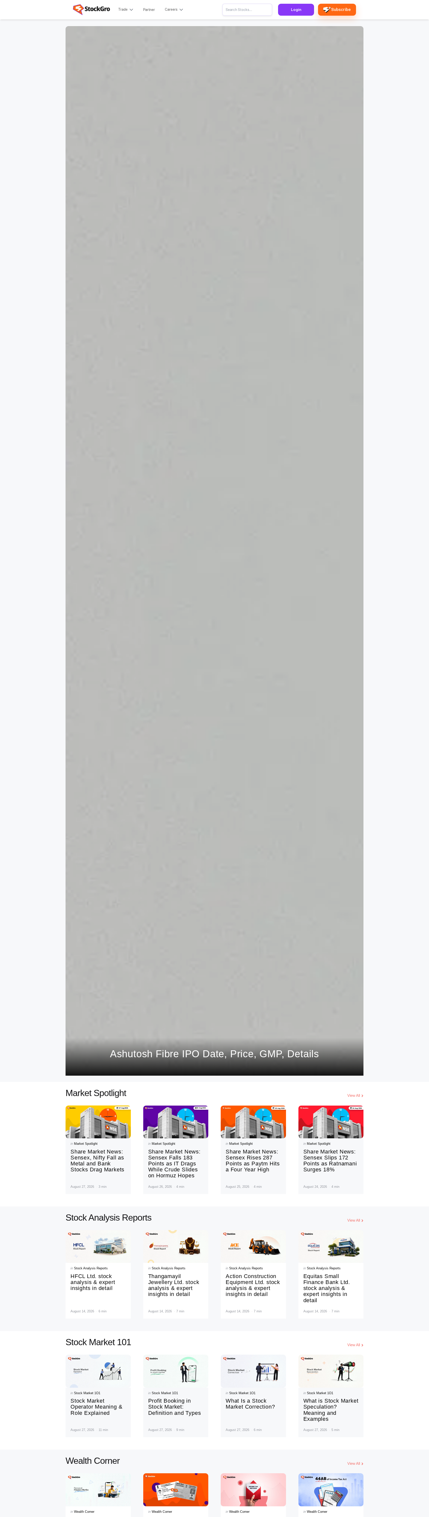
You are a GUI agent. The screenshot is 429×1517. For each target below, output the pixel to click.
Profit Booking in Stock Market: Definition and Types (174, 1407)
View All (353, 1095)
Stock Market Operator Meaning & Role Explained (96, 1407)
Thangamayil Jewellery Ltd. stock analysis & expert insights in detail (173, 1285)
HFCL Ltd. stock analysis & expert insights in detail (93, 1282)
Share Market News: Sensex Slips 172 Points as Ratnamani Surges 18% (330, 1161)
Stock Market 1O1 (87, 1393)
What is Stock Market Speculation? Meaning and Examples (330, 1410)
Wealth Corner (84, 1512)
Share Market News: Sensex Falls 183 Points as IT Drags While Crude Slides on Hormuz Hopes (174, 1164)
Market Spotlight (86, 1144)
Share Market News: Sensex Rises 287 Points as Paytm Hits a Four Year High (253, 1161)
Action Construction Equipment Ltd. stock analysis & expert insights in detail (253, 1285)
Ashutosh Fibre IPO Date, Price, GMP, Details (214, 1053)
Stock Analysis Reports (91, 1268)
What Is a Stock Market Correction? (250, 1404)
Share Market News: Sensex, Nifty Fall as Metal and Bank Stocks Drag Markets (97, 1161)
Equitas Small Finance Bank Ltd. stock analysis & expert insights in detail (326, 1288)
